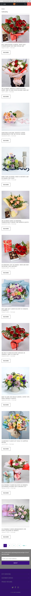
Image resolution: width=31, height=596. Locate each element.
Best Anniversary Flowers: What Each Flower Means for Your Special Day (14, 45)
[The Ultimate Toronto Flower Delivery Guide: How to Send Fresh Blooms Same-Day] (15, 73)
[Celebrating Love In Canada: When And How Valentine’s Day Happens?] (15, 249)
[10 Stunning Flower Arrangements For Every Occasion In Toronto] (15, 513)
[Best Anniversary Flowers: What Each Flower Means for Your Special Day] (15, 29)
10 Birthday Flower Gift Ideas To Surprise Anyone (15, 441)
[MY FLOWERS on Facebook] (15, 587)
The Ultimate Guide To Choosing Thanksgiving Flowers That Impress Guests (15, 221)
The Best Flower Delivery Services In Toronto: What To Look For (13, 353)
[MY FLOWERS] (15, 4)
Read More (6, 52)
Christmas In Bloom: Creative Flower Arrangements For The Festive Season (13, 133)
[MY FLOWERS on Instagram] (18, 587)
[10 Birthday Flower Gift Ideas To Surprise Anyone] (15, 425)
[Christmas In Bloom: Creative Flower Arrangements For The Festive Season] (15, 117)
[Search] (25, 4)
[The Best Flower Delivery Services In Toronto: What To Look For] (15, 337)
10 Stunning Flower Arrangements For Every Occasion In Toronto (14, 529)
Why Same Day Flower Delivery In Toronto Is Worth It (15, 309)
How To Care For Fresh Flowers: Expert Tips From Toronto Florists (15, 397)
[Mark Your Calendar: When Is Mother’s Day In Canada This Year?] (15, 161)
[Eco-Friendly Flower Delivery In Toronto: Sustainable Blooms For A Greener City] (15, 469)
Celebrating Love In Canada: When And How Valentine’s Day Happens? (15, 265)
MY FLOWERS (17, 592)
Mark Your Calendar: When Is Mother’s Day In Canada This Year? (15, 177)
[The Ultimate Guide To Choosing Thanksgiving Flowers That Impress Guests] (15, 205)
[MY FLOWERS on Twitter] (12, 587)
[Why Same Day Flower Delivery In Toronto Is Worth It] (15, 293)
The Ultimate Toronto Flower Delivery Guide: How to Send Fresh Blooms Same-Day (15, 89)
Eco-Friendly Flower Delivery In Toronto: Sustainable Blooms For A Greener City (15, 485)
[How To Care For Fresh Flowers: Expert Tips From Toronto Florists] (15, 381)
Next (24, 545)
